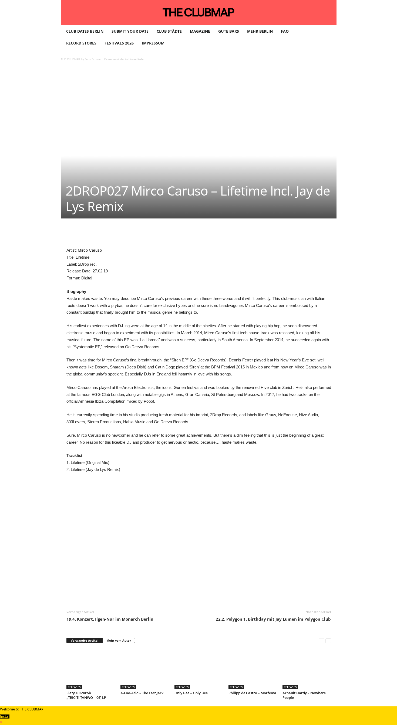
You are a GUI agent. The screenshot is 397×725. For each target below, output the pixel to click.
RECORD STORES (81, 43)
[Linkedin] (142, 234)
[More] (204, 234)
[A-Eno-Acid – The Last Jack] (144, 669)
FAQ (285, 31)
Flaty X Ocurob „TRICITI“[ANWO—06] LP (86, 695)
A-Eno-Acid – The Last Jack (141, 692)
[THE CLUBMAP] (199, 12)
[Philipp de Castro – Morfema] (252, 669)
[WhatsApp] (129, 234)
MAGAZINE (200, 31)
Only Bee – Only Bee (191, 692)
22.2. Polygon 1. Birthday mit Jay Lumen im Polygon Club (273, 619)
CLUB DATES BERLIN (84, 31)
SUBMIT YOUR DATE (130, 31)
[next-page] (328, 641)
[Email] (167, 234)
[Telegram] (179, 234)
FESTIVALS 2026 (119, 43)
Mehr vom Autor (118, 640)
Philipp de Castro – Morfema (252, 692)
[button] (328, 37)
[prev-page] (321, 641)
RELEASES (74, 687)
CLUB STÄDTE (169, 31)
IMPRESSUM (153, 43)
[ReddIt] (154, 234)
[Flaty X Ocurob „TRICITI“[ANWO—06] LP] (90, 669)
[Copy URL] (191, 234)
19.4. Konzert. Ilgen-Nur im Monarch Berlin (109, 619)
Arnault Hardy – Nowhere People (304, 695)
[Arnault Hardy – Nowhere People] (306, 669)
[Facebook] (104, 234)
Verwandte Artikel (84, 640)
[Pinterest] (117, 234)
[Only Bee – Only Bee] (198, 669)
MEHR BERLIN (260, 31)
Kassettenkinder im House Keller (124, 59)
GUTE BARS (228, 31)
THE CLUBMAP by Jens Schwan (81, 59)
